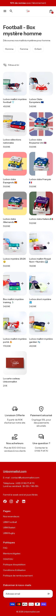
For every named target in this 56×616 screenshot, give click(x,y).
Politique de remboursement (18, 575)
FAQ (5, 547)
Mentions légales (11, 553)
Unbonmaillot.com (31, 612)
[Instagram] (11, 501)
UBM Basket (9, 527)
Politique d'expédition (14, 564)
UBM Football (10, 522)
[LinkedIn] (24, 501)
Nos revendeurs (11, 516)
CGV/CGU (8, 559)
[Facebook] (5, 501)
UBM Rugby (9, 533)
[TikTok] (17, 501)
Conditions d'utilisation (14, 570)
